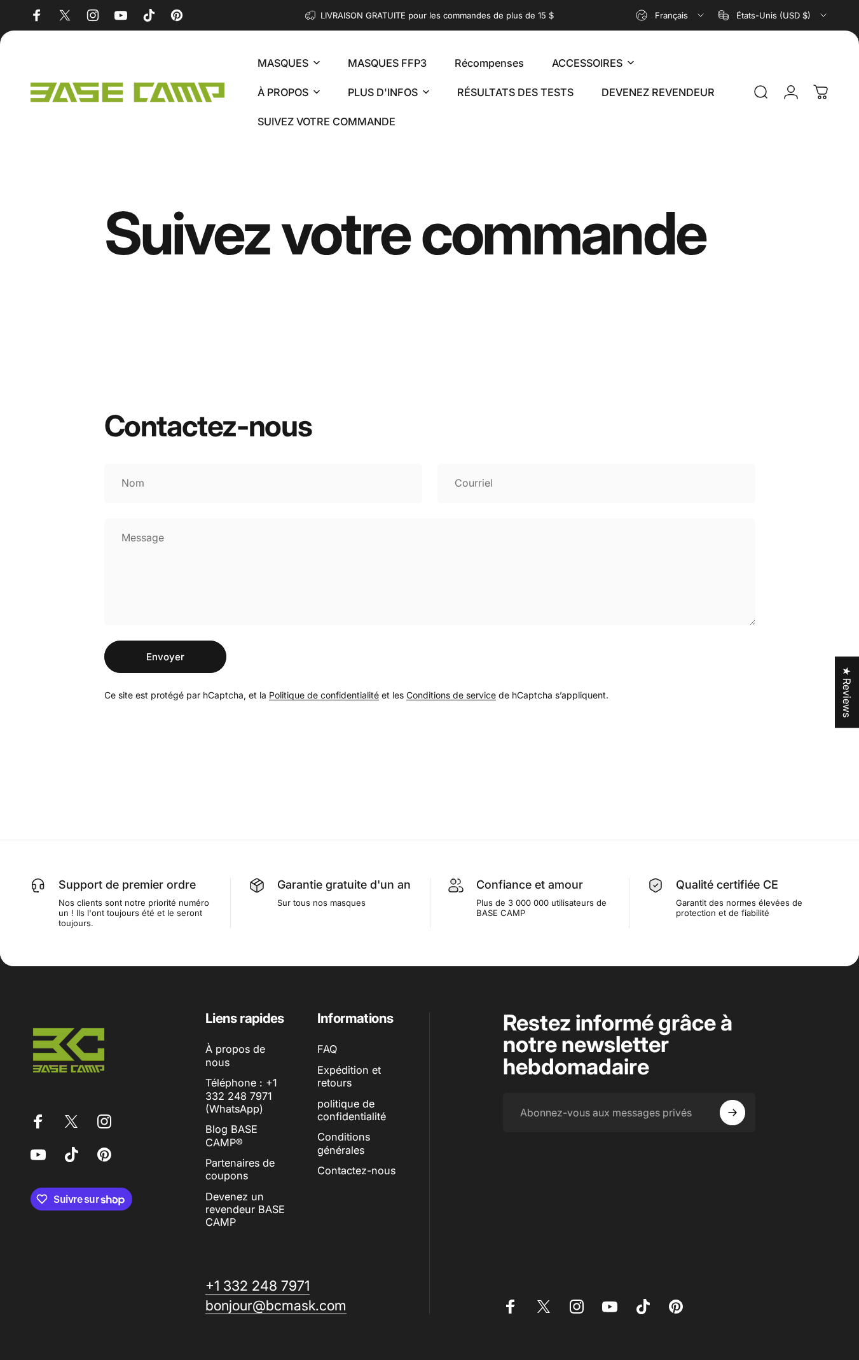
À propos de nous (235, 1055)
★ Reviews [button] (847, 692)
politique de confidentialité (351, 1110)
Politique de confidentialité (324, 695)
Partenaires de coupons (240, 1169)
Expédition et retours (349, 1076)
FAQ (327, 1049)
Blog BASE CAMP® (231, 1135)
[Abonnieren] (732, 1112)
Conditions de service (451, 695)
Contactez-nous (356, 1170)
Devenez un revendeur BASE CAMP (245, 1209)
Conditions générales (343, 1143)
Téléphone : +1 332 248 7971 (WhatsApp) (241, 1095)
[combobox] (671, 15)
